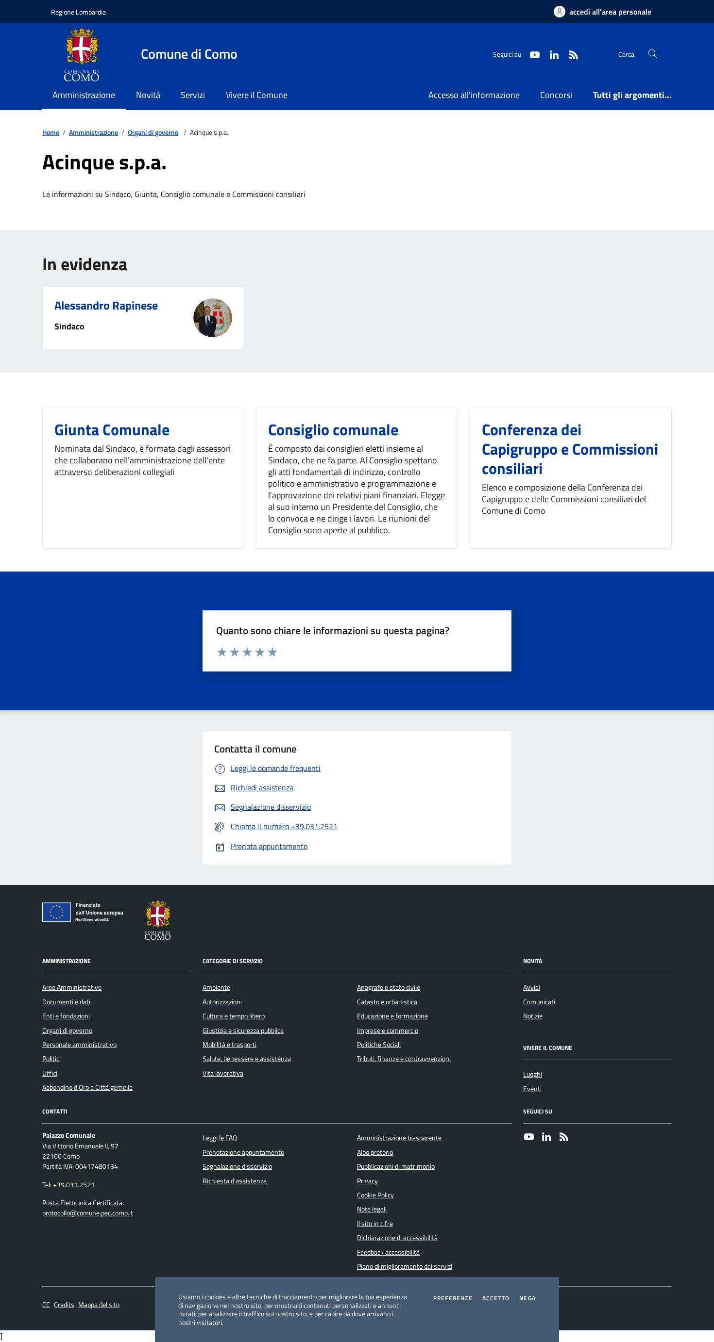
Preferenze (453, 1298)
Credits (64, 1305)
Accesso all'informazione (474, 94)
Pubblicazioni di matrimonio (396, 1166)
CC (46, 1305)
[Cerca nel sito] (652, 54)
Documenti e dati (66, 1002)
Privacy (367, 1181)
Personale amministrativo (79, 1044)
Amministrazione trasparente (399, 1137)
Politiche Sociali (379, 1044)
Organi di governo (153, 133)
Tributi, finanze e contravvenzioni (404, 1058)
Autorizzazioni (222, 1002)
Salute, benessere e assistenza (247, 1058)
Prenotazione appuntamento (243, 1152)
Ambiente (216, 987)
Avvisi (531, 987)
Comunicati (539, 1002)
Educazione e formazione (392, 1016)
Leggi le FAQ (220, 1137)
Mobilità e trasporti (229, 1044)
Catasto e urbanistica (387, 1002)
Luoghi (532, 1074)
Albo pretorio (375, 1152)
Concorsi (556, 94)
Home (50, 133)
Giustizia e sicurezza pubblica (243, 1030)
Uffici (49, 1073)
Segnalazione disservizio (237, 1166)
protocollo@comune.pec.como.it (87, 1213)
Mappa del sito (98, 1305)
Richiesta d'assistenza (235, 1181)
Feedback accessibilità (388, 1252)
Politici (51, 1058)
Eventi (532, 1088)
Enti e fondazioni (66, 1016)
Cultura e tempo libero (234, 1016)
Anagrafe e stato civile (388, 987)
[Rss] (564, 1138)
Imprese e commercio (387, 1030)
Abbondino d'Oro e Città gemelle (87, 1087)
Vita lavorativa (223, 1073)
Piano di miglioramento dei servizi (404, 1266)
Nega (527, 1298)
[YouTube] (529, 1138)
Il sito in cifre (375, 1223)
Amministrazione (93, 133)
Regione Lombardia (78, 12)
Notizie (533, 1016)
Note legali (372, 1209)
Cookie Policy (375, 1195)
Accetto (496, 1298)
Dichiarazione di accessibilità (397, 1237)
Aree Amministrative (72, 987)
